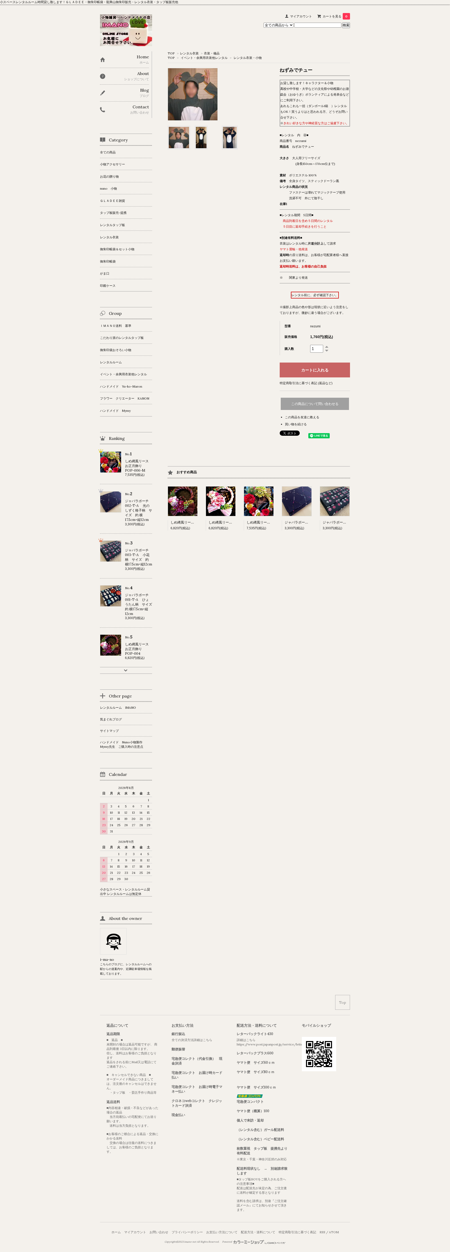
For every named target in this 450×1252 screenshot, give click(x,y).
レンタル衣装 (189, 53)
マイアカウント (301, 16)
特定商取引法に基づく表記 (297, 1232)
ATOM (334, 1232)
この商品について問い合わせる (315, 404)
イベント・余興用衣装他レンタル (204, 58)
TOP (171, 53)
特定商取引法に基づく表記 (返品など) (306, 383)
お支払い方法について (222, 1232)
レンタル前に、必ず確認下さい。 (314, 295)
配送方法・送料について (258, 1232)
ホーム (116, 1232)
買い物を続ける (296, 424)
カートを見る (335, 16)
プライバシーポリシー (187, 1232)
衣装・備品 (212, 53)
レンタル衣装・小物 (248, 58)
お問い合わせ (158, 1232)
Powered (227, 1241)
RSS (322, 1232)
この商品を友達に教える (302, 417)
